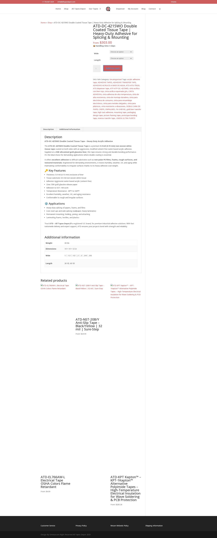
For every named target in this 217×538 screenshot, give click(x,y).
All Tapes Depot (79, 9)
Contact (152, 9)
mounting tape (120, 112)
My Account (133, 9)
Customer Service (48, 525)
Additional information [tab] (69, 129)
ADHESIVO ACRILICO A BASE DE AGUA (109, 85)
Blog (143, 9)
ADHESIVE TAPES (105, 82)
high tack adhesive (105, 112)
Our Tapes (93, 9)
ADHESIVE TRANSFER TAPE (124, 82)
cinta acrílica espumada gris (116, 91)
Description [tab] (48, 129)
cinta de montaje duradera (117, 97)
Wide (96, 53)
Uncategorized (116, 79)
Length (97, 60)
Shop (66, 9)
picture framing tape (112, 115)
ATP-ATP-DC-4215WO (119, 88)
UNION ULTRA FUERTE (125, 118)
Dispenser (120, 9)
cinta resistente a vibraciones (113, 106)
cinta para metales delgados (115, 103)
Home (58, 9)
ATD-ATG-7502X (132, 85)
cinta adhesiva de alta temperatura (117, 94)
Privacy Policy (81, 525)
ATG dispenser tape (101, 88)
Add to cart (113, 68)
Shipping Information (154, 525)
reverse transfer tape (106, 118)
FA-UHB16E (120, 109)
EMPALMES (110, 109)
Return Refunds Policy (119, 525)
